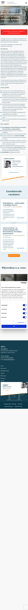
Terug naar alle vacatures (8, 9)
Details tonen (21, 322)
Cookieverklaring (18, 406)
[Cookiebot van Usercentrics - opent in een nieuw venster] (21, 283)
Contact (2, 380)
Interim (2, 373)
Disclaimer (20, 404)
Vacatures (3, 378)
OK (14, 326)
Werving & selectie (5, 370)
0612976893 (15, 164)
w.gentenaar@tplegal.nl (17, 166)
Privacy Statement (8, 406)
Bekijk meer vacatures (14, 172)
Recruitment (3, 368)
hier (21, 31)
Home (2, 365)
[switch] (25, 309)
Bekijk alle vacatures (14, 255)
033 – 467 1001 (5, 356)
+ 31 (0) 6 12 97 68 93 (8, 357)
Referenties (3, 375)
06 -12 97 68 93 (6, 390)
